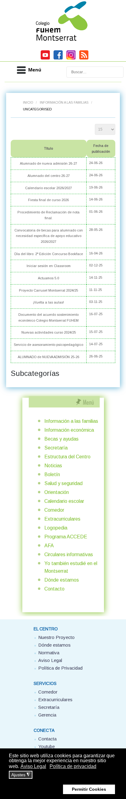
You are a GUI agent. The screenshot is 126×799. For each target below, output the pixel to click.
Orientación (56, 492)
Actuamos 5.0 (48, 278)
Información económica (69, 430)
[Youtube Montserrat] (45, 58)
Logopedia (55, 527)
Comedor (54, 510)
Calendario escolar (64, 501)
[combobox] (95, 72)
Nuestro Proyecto (56, 637)
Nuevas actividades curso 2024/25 (48, 332)
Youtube (46, 746)
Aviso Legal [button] (33, 766)
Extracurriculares (62, 519)
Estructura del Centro (67, 456)
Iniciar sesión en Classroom (49, 266)
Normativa (48, 652)
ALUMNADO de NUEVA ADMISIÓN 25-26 (48, 357)
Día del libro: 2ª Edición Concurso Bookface (48, 254)
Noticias (53, 465)
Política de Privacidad (60, 668)
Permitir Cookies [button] (89, 789)
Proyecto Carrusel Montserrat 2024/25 (48, 290)
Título (48, 148)
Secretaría (56, 447)
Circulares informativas (68, 554)
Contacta (47, 738)
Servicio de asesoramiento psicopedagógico (48, 344)
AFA (49, 545)
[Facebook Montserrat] (58, 58)
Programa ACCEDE (65, 536)
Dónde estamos (61, 580)
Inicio (28, 102)
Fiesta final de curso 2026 (48, 200)
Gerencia (47, 714)
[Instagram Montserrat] (71, 58)
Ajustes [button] (20, 775)
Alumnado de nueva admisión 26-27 (48, 163)
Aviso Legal (50, 660)
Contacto (54, 588)
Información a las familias (64, 102)
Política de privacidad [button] (73, 766)
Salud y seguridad (63, 483)
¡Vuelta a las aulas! (48, 302)
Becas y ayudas (61, 439)
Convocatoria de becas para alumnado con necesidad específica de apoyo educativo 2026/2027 (48, 235)
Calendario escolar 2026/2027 (48, 188)
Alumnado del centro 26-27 (49, 176)
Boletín (52, 474)
